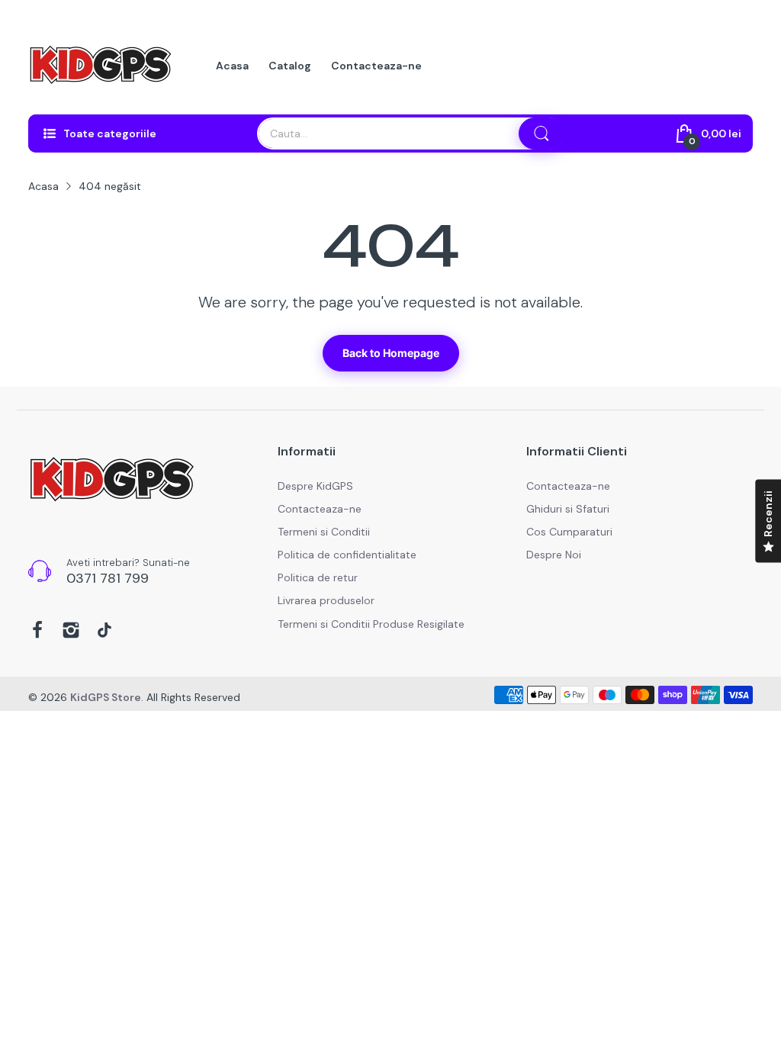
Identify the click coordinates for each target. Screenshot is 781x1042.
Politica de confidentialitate (347, 554)
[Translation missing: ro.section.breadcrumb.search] (541, 133)
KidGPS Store (105, 697)
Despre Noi (553, 554)
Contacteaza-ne (320, 509)
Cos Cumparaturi (569, 532)
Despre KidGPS (315, 486)
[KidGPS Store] (100, 65)
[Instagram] (71, 631)
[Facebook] (37, 631)
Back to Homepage (390, 352)
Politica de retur (318, 577)
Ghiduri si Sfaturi (567, 509)
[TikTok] (104, 631)
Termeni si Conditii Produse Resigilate (371, 624)
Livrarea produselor (326, 600)
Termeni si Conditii (324, 532)
